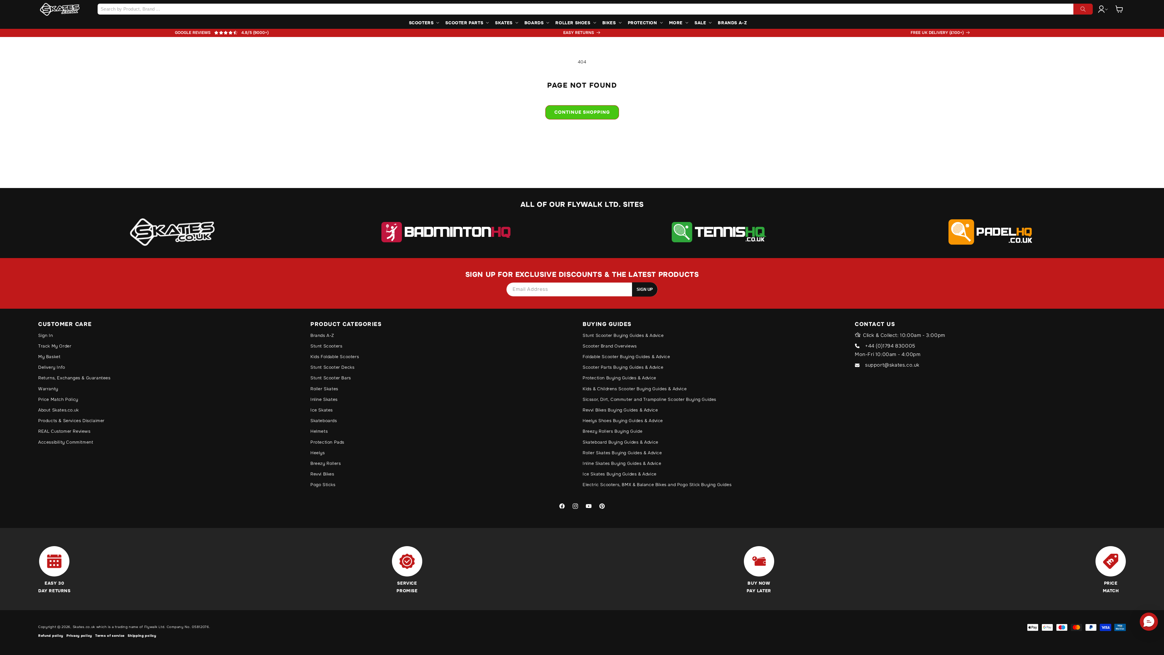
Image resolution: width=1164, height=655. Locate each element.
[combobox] (595, 9)
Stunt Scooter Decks (332, 367)
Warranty (48, 388)
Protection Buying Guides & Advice (619, 378)
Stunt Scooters (326, 346)
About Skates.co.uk (58, 410)
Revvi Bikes (322, 474)
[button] (1119, 9)
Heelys (317, 452)
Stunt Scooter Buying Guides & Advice (623, 335)
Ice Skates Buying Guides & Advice (620, 474)
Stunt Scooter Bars (330, 378)
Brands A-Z (322, 335)
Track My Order (54, 346)
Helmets (319, 431)
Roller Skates (324, 388)
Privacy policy (79, 635)
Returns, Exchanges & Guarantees (74, 378)
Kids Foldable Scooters (334, 356)
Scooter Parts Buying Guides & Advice (623, 367)
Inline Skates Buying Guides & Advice (622, 463)
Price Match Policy (58, 399)
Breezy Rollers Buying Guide (612, 431)
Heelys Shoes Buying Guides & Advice (623, 420)
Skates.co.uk (84, 627)
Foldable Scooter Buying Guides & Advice (626, 356)
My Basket (49, 356)
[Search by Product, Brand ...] (1083, 9)
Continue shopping (582, 112)
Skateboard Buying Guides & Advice (620, 442)
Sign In (45, 335)
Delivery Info (51, 367)
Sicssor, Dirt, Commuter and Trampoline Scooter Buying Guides (649, 399)
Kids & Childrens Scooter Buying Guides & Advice (635, 388)
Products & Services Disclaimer (71, 420)
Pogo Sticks (323, 484)
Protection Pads (327, 442)
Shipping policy (142, 635)
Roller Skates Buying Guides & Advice (622, 452)
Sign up (645, 289)
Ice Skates (321, 410)
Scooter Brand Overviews (610, 346)
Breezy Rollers (325, 463)
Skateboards (323, 420)
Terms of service (110, 635)
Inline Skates (324, 399)
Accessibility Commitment (65, 442)
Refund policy (50, 635)
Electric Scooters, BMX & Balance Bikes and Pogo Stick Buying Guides (657, 484)
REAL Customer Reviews (64, 431)
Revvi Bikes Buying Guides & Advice (620, 410)
